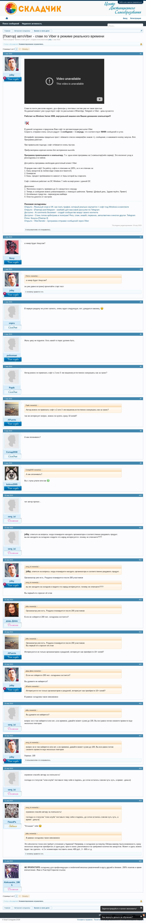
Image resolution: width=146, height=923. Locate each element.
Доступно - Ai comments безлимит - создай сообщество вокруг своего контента (61, 212)
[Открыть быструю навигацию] (141, 31)
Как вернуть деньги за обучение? (117, 917)
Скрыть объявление (141, 908)
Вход (125, 18)
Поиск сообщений (11, 24)
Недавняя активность (32, 24)
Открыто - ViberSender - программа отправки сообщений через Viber (56, 221)
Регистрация (135, 18)
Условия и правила (85, 920)
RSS (144, 915)
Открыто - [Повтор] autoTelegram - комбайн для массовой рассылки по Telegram (62, 210)
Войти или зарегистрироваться (130, 2)
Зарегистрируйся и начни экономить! (119, 908)
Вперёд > (25, 49)
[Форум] (7, 18)
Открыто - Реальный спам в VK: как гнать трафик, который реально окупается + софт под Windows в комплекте (76, 207)
